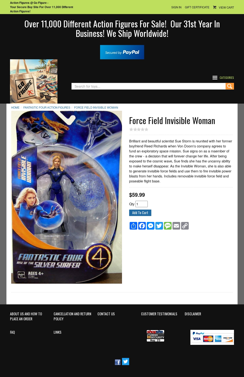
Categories (227, 77)
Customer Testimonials (159, 314)
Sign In (176, 7)
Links (57, 332)
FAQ (12, 332)
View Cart (226, 7)
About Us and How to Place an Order (26, 316)
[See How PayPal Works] (122, 51)
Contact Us (106, 314)
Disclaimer (193, 314)
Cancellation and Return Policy (72, 316)
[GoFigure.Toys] (33, 80)
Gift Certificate (197, 7)
